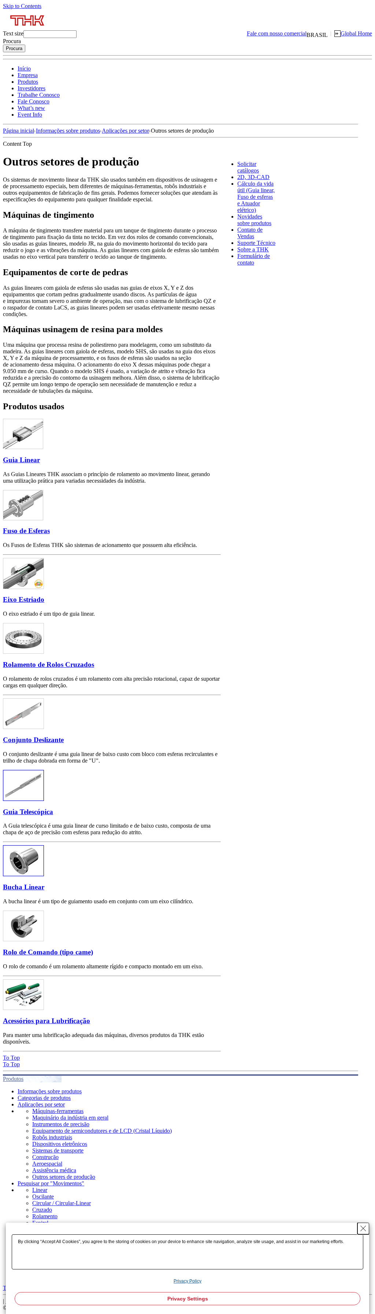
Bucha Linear (23, 887)
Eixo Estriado (23, 599)
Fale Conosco (33, 101)
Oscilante (43, 1196)
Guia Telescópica (28, 812)
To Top (11, 1058)
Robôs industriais (52, 1137)
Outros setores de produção (63, 1177)
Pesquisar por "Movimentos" (51, 1183)
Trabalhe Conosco (39, 95)
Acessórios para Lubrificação (46, 1021)
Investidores (31, 88)
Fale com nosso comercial (277, 33)
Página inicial (18, 131)
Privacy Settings (187, 1299)
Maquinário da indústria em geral (70, 1117)
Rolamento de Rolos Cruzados (48, 664)
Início (24, 68)
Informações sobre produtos (68, 131)
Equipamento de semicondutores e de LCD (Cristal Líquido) (102, 1131)
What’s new (31, 108)
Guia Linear (21, 460)
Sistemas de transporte (57, 1150)
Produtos (28, 82)
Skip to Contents (22, 6)
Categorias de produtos (44, 1098)
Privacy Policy (187, 1281)
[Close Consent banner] (363, 1228)
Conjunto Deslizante (33, 740)
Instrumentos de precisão (60, 1124)
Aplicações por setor (125, 131)
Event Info (30, 114)
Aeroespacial (47, 1164)
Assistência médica (54, 1170)
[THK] (27, 28)
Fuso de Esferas (26, 531)
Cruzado (42, 1210)
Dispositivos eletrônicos (59, 1144)
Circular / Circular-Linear (61, 1203)
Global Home (356, 33)
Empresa (28, 75)
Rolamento (44, 1216)
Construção (45, 1157)
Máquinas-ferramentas (57, 1111)
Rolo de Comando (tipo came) (48, 952)
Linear (39, 1190)
